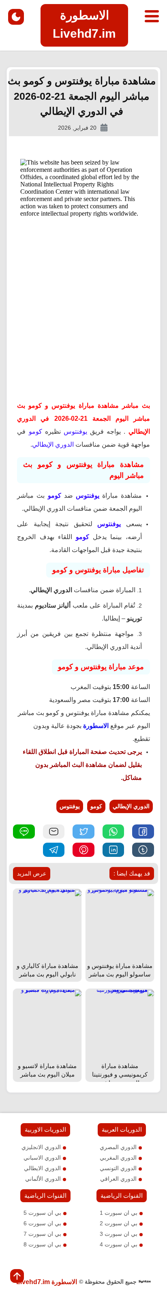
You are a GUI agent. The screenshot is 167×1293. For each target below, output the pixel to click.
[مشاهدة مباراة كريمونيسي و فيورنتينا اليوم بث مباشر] (120, 992)
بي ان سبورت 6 (42, 1223)
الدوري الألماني (43, 1178)
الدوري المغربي (118, 1157)
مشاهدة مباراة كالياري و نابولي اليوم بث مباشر (47, 970)
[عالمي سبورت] (145, 1282)
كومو (96, 806)
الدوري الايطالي (42, 1168)
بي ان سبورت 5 (42, 1213)
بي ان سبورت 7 (42, 1234)
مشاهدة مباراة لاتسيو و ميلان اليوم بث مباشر (47, 1070)
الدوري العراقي (118, 1178)
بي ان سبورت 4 (118, 1244)
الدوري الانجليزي (41, 1147)
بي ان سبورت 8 (42, 1244)
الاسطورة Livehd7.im (46, 1281)
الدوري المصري (118, 1147)
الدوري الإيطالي (131, 806)
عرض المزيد (31, 873)
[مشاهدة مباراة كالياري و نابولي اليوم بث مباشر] (47, 892)
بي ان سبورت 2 (118, 1223)
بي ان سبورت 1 (118, 1213)
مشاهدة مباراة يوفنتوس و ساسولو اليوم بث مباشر (119, 970)
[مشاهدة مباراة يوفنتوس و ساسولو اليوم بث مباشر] (120, 892)
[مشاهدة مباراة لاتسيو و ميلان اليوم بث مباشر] (47, 992)
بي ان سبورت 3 (118, 1234)
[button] (143, 831)
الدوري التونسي (118, 1168)
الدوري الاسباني (42, 1157)
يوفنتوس (70, 806)
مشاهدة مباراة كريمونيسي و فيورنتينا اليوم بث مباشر (120, 1074)
